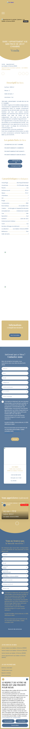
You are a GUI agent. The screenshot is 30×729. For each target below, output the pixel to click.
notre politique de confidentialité (11, 717)
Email (4, 378)
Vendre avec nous (7, 670)
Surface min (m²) (8, 584)
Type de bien (5, 570)
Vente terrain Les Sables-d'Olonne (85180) (14, 653)
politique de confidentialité (13, 432)
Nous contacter (6, 675)
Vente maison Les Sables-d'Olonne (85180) (14, 648)
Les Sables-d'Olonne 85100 (9, 66)
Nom (4, 373)
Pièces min (6, 588)
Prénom (5, 368)
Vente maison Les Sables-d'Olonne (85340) (14, 650)
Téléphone (6, 382)
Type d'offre (5, 566)
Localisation (5, 575)
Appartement (10, 64)
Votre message (7, 396)
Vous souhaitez (6, 391)
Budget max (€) (7, 580)
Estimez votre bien (7, 668)
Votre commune (8, 387)
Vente (3, 64)
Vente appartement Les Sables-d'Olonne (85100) (13, 656)
